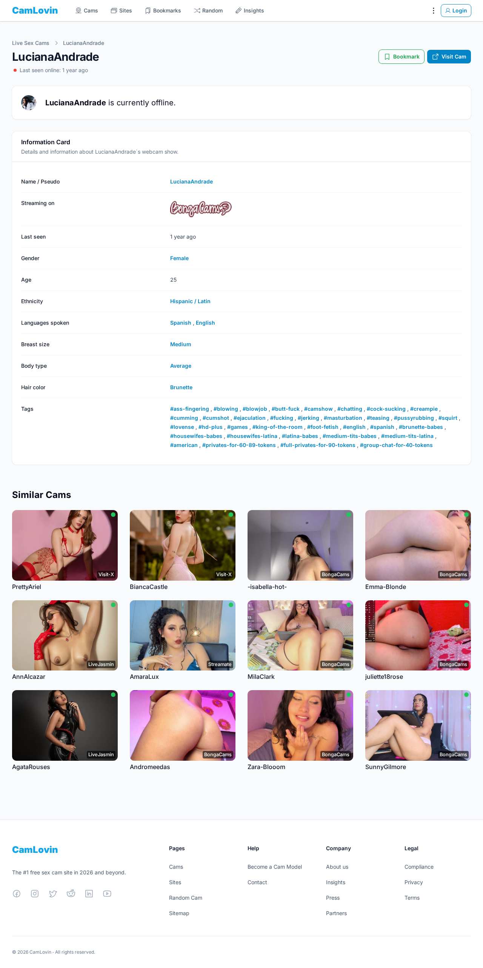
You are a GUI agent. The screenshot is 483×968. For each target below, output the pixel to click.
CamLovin (35, 10)
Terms (412, 897)
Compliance (419, 866)
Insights (335, 882)
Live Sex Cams (30, 43)
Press (333, 897)
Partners (336, 913)
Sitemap (179, 913)
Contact (257, 882)
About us (337, 866)
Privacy (414, 882)
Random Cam (185, 897)
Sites (175, 882)
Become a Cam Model (275, 866)
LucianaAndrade (83, 43)
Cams (176, 866)
